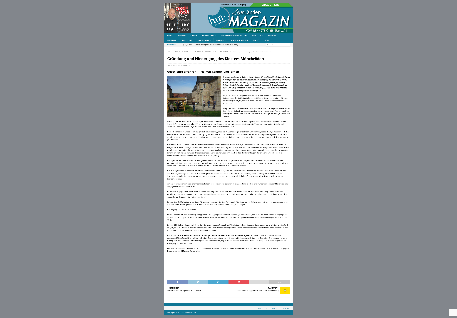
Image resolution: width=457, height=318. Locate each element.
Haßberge (187, 40)
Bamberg (272, 35)
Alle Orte (197, 52)
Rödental (186, 65)
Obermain (171, 40)
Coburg (193, 35)
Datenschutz (262, 308)
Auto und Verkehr (239, 40)
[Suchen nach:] (278, 44)
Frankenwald (203, 40)
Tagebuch (181, 35)
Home (169, 35)
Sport (256, 40)
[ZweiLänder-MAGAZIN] (228, 31)
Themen (185, 52)
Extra (266, 40)
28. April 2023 (175, 65)
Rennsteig (256, 35)
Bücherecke (221, 40)
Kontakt (275, 308)
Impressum (286, 308)
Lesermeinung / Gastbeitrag (234, 35)
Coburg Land (208, 35)
